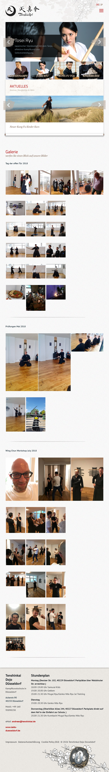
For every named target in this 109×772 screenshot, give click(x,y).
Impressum (11, 742)
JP (102, 4)
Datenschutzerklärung (29, 742)
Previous (9, 41)
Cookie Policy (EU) (50, 742)
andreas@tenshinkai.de (23, 721)
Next (98, 41)
